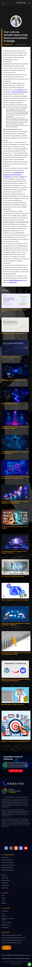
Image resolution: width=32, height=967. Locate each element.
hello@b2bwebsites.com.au (17, 280)
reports (22, 177)
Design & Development (8, 860)
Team (3, 895)
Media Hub (4, 916)
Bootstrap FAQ (5, 885)
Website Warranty (6, 925)
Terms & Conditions (7, 922)
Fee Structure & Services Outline (8, 919)
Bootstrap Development (8, 870)
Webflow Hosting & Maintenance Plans (12, 935)
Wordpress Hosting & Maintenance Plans (12, 940)
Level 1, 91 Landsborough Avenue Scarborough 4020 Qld (16, 955)
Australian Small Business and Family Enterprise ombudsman (13, 175)
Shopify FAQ (5, 882)
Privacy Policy (5, 927)
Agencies (4, 903)
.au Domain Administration (20, 92)
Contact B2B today (15, 771)
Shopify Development (7, 867)
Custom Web (5, 857)
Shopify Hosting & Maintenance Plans (11, 942)
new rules (19, 90)
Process (4, 898)
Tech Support (5, 911)
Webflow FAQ (5, 877)
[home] (5, 3)
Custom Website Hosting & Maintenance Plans (13, 937)
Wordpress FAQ (6, 880)
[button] (29, 3)
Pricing (3, 900)
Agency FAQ (5, 888)
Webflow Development (7, 862)
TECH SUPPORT (6, 947)
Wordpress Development (8, 865)
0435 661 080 (13, 282)
